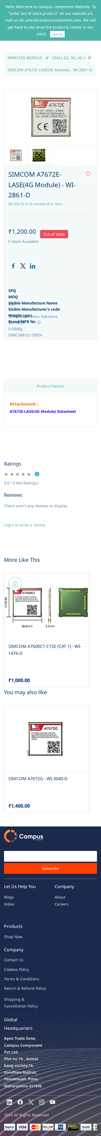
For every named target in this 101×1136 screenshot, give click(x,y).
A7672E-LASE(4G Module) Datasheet (43, 411)
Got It (57, 34)
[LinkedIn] (33, 266)
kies (14, 969)
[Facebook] (13, 266)
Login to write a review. (25, 524)
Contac (10, 959)
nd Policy (38, 988)
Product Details (50, 386)
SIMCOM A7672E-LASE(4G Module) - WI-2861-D (50, 69)
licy (26, 969)
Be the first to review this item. (36, 203)
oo (8, 969)
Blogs (9, 897)
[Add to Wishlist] (88, 173)
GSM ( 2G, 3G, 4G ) (68, 57)
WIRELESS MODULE (25, 57)
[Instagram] (42, 1102)
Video (9, 904)
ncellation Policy (23, 1006)
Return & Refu (17, 988)
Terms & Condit (18, 978)
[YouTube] (52, 1102)
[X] (31, 1102)
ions (35, 978)
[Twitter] (23, 266)
